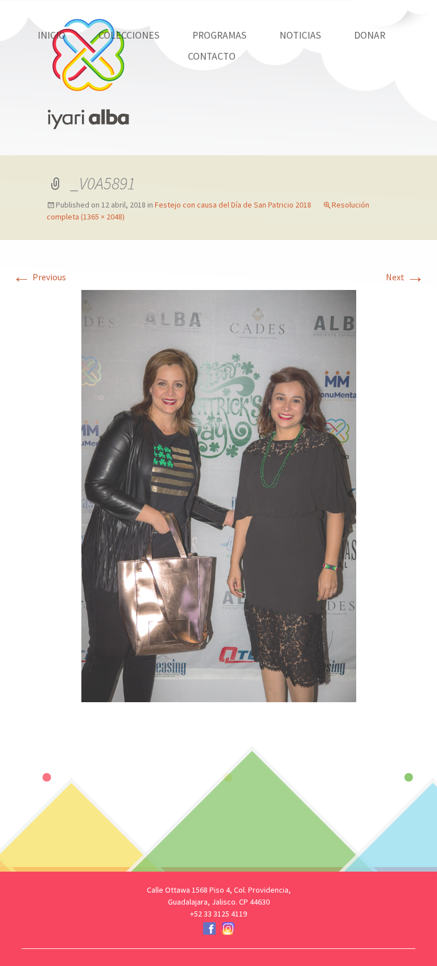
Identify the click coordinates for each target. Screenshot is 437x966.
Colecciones (128, 35)
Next (405, 277)
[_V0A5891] (218, 494)
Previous (39, 277)
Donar (369, 35)
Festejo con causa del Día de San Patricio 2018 (233, 205)
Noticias (300, 35)
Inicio (51, 35)
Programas (219, 35)
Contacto (212, 56)
